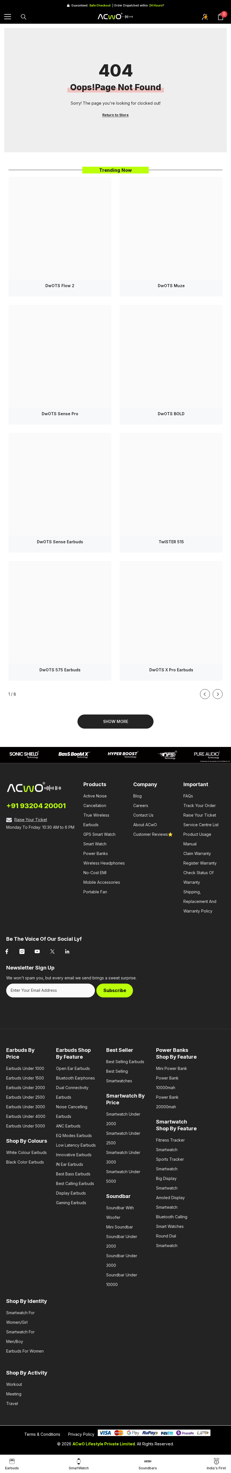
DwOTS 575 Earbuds (60, 669)
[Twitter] (52, 951)
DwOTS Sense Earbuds (60, 541)
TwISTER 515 (171, 541)
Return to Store (115, 115)
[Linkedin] (67, 951)
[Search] (23, 17)
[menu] (7, 16)
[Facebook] (7, 951)
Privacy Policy (81, 1434)
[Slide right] (218, 694)
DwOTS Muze (171, 285)
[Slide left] (205, 694)
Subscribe (114, 990)
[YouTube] (37, 951)
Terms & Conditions (42, 1434)
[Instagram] (22, 951)
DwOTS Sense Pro (60, 413)
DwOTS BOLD (171, 413)
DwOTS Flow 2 (59, 285)
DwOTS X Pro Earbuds (171, 669)
